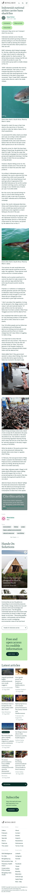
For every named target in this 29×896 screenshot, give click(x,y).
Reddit (17, 869)
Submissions (19, 843)
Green (23, 527)
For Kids (4, 856)
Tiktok (17, 866)
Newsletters (19, 840)
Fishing (16, 527)
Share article (18, 23)
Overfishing (20, 533)
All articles (7, 784)
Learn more (11, 654)
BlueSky (17, 871)
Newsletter (11, 810)
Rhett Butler (10, 517)
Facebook (18, 864)
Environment (7, 527)
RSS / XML (18, 882)
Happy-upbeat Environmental (12, 530)
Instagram (18, 856)
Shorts (4, 840)
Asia (15, 18)
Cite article (7, 27)
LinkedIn (17, 853)
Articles (4, 835)
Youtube (17, 858)
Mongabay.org (6, 858)
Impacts (17, 838)
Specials (4, 838)
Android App (19, 876)
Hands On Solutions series (11, 628)
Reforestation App (7, 861)
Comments (7, 23)
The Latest (5, 846)
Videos (4, 830)
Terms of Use (19, 846)
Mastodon (18, 874)
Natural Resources (8, 533)
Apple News (19, 879)
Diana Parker (11, 17)
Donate (17, 835)
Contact (17, 833)
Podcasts (4, 833)
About (17, 830)
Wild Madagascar (7, 853)
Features (4, 843)
